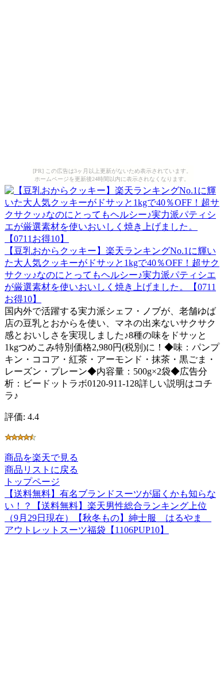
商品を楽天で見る (41, 457)
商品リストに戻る (41, 469)
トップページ (32, 482)
